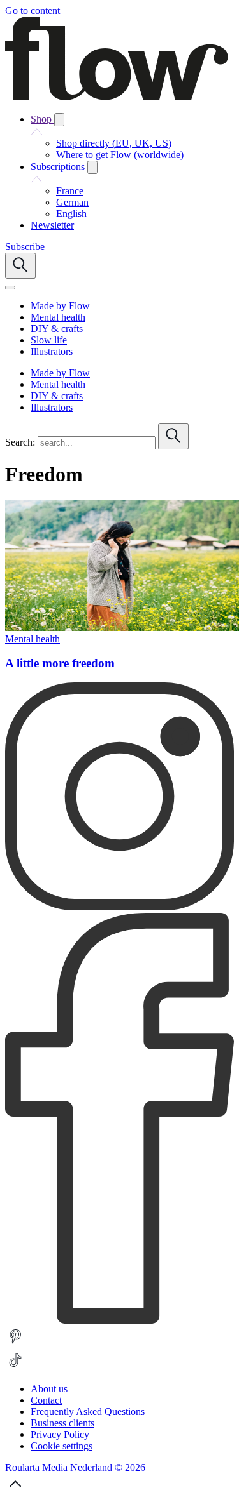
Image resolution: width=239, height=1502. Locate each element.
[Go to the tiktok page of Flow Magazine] (15, 1367)
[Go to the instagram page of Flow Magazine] (119, 906)
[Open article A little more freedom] (122, 627)
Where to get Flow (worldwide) (120, 154)
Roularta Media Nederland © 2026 (75, 1467)
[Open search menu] (20, 266)
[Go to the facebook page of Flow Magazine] (119, 1320)
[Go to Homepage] (116, 96)
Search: (20, 442)
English (71, 213)
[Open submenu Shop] (59, 119)
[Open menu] (10, 287)
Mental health (32, 639)
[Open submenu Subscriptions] (92, 167)
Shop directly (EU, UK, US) (113, 143)
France (69, 190)
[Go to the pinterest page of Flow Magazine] (15, 1343)
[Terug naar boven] (15, 1490)
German (72, 202)
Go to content (32, 10)
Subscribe (25, 246)
